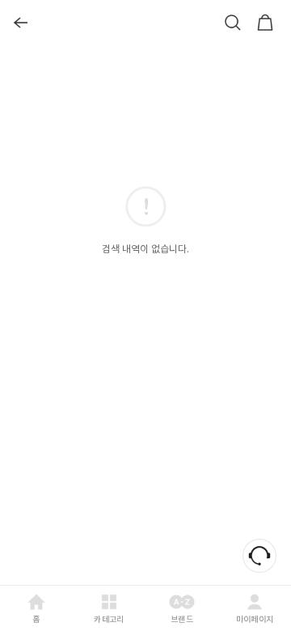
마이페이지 (255, 619)
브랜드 (182, 619)
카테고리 (109, 619)
